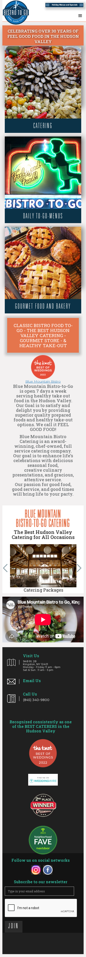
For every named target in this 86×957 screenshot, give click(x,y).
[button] (80, 15)
